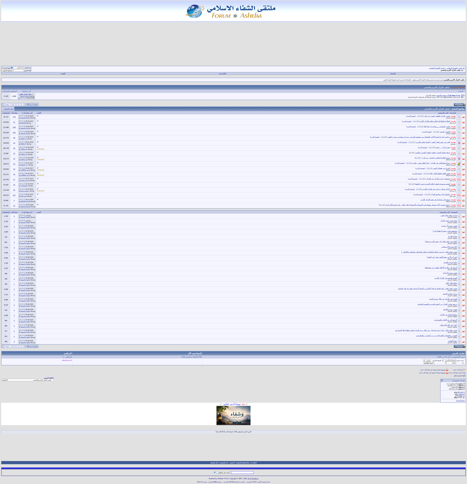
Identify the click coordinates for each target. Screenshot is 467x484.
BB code (460, 392)
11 (19, 104)
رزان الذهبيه (24, 165)
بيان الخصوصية (223, 462)
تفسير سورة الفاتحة (450, 309)
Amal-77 (23, 144)
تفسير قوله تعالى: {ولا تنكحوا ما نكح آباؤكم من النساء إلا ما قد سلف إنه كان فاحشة (427, 289)
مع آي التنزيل (452, 236)
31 (14, 122)
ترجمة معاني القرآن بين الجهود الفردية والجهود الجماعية (437, 304)
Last (6, 104)
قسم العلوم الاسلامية (436, 68)
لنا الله (454, 149)
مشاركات (14, 113)
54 (14, 164)
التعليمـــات (222, 73)
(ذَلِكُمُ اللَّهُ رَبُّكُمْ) (451, 283)
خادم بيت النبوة (25, 180)
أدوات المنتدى (8, 109)
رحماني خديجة (25, 191)
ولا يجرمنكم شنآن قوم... (448, 215)
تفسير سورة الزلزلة (450, 273)
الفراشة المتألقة (451, 159)
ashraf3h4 (452, 186)
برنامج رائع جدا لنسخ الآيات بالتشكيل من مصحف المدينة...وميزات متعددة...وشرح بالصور (418, 137)
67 (14, 180)
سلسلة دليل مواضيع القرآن (440, 194)
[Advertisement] (233, 43)
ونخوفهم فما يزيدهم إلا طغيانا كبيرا (445, 231)
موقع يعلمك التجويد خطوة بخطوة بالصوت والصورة (432, 153)
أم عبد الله (453, 123)
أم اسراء (453, 154)
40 (14, 143)
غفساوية (453, 144)
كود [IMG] (462, 396)
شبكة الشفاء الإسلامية (242, 462)
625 (14, 133)
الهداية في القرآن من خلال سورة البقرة (443, 299)
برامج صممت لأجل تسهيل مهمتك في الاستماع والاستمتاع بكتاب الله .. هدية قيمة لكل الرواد (417, 205)
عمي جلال (453, 196)
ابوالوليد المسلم (25, 96)
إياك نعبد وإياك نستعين (449, 247)
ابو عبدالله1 (24, 149)
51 (16, 104)
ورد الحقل (24, 138)
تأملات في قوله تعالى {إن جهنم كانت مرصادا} (441, 241)
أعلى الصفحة (214, 462)
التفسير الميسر (444, 132)
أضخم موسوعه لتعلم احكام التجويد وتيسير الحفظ (432, 184)
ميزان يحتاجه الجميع (450, 294)
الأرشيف (232, 462)
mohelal (23, 123)
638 (14, 127)
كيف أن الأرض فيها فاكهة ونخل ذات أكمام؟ (442, 257)
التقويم (63, 73)
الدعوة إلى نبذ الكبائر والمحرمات (445, 320)
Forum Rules (460, 401)
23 (14, 159)
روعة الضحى (452, 341)
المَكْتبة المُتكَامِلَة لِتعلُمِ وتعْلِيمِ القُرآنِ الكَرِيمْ (434, 121)
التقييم (39, 113)
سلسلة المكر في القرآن (448, 315)
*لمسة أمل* (24, 185)
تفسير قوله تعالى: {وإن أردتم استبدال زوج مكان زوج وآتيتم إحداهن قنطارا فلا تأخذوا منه (426, 330)
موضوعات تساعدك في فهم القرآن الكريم (435, 200)
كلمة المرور (27, 70)
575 (14, 117)
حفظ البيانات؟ (6, 68)
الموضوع (453, 113)
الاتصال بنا (254, 462)
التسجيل (393, 73)
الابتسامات (461, 394)
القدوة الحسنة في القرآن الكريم (446, 278)
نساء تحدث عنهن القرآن (448, 221)
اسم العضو (28, 68)
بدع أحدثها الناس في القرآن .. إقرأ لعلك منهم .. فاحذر (431, 163)
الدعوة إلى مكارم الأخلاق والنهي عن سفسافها (441, 268)
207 (14, 195)
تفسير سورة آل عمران (449, 226)
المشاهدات (6, 113)
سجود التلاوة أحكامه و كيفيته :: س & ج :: (435, 158)
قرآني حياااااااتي (25, 170)
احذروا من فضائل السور (441, 168)
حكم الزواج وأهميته (450, 262)
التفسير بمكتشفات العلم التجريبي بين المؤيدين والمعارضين (436, 336)
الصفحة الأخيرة (411, 116)
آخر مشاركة (28, 113)
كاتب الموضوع (443, 113)
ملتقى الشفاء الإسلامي (454, 68)
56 (14, 190)
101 (13, 104)
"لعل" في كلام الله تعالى (448, 325)
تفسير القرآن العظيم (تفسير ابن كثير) (436, 116)
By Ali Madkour (253, 479)
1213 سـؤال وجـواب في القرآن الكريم (436, 189)
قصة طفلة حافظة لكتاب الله (440, 173)
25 (14, 185)
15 (14, 153)
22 (14, 206)
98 (14, 148)
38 (14, 138)
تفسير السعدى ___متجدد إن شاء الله (437, 126)
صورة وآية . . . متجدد (442, 147)
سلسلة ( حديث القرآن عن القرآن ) (437, 179)
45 (14, 169)
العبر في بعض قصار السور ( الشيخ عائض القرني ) (432, 142)
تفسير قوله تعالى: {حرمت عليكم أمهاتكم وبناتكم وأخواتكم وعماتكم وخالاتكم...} (429, 252)
